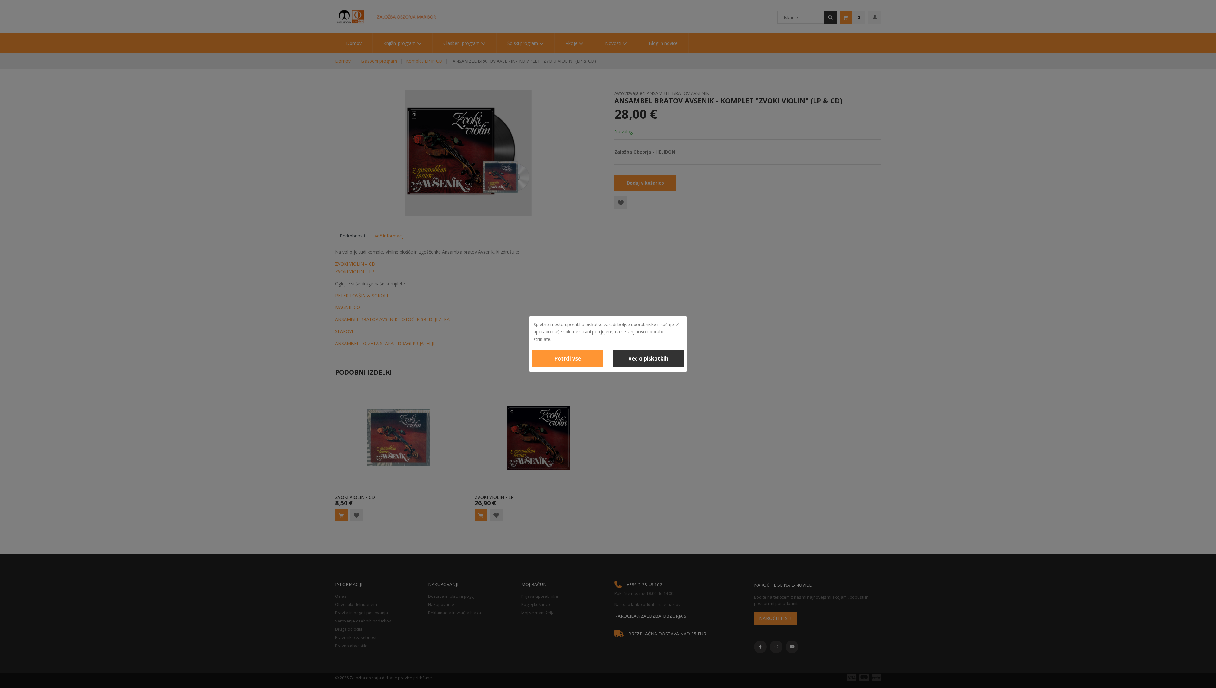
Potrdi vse (567, 358)
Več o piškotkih (648, 358)
